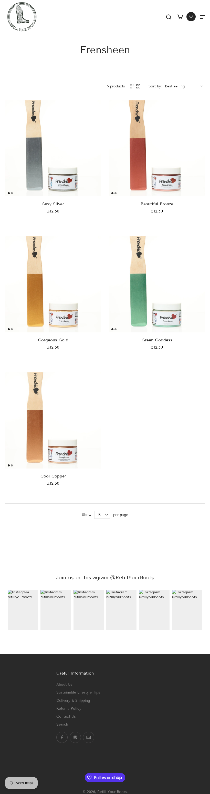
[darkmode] (191, 16)
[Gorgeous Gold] (53, 284)
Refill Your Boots (112, 791)
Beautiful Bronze (157, 203)
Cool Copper (53, 476)
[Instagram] (75, 737)
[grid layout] (138, 86)
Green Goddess (157, 340)
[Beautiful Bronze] (157, 148)
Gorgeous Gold (53, 340)
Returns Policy (68, 708)
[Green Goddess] (157, 284)
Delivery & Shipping (73, 700)
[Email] (88, 737)
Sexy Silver (53, 203)
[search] (168, 17)
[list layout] (132, 86)
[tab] (9, 193)
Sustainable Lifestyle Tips (78, 692)
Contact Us (66, 716)
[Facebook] (62, 737)
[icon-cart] (179, 17)
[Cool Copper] (53, 420)
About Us (64, 684)
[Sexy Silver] (53, 148)
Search (62, 724)
